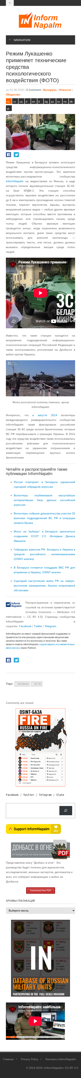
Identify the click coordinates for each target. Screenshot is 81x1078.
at (8, 108)
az (52, 101)
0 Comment (33, 89)
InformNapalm (15, 181)
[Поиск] (65, 810)
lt (39, 101)
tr (27, 101)
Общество (13, 94)
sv (58, 101)
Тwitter (38, 626)
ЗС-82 (37, 683)
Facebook (25, 626)
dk (71, 101)
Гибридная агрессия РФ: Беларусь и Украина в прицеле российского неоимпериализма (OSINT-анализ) (44, 554)
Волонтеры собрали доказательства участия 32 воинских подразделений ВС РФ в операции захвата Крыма (44, 518)
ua (21, 101)
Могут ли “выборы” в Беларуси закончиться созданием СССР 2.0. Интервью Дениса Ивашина (44, 536)
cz (14, 101)
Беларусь (50, 89)
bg (46, 101)
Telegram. (51, 626)
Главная (8, 1059)
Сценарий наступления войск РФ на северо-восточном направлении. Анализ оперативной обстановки (44, 585)
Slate (60, 794)
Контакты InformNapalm (61, 1059)
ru (8, 101)
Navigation (22, 40)
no (65, 101)
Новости (65, 89)
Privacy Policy (29, 1059)
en (33, 101)
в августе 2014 (44, 415)
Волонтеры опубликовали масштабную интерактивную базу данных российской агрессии (44, 500)
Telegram (45, 794)
